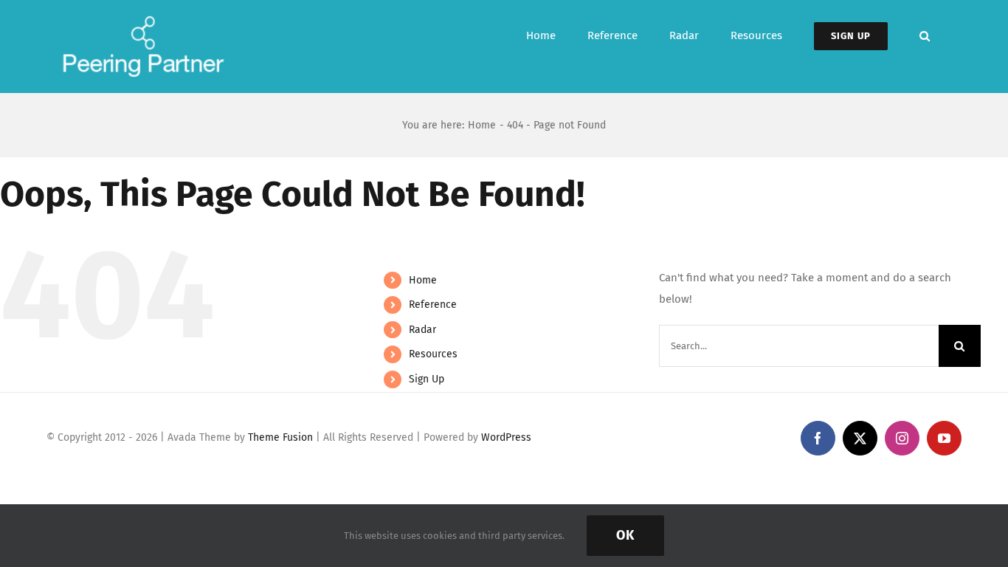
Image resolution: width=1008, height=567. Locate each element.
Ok (625, 535)
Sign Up (426, 379)
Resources (433, 354)
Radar (422, 329)
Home (423, 280)
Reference (433, 304)
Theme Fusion (280, 437)
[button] (924, 36)
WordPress (506, 437)
